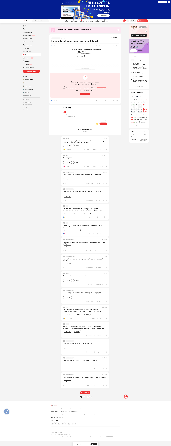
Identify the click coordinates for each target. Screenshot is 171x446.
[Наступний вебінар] (146, 31)
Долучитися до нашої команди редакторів (89, 408)
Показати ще (86, 392)
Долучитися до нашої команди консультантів (110, 408)
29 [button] (143, 111)
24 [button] (131, 111)
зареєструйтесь (70, 88)
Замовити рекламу (163, 2)
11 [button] (134, 107)
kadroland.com (110, 436)
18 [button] (134, 109)
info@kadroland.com (58, 417)
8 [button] (143, 104)
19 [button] (136, 109)
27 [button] (138, 111)
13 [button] (138, 107)
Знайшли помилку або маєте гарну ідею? (69, 411)
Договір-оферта (54, 430)
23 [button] (146, 109)
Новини (137, 60)
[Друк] (94, 45)
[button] (91, 397)
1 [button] (81, 396)
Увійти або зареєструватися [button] (109, 29)
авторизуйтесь (101, 87)
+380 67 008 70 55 (78, 414)
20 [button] (138, 109)
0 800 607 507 (64, 414)
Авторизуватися (85, 94)
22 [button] (143, 109)
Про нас (26, 109)
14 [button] (141, 107)
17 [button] (131, 109)
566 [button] (88, 396)
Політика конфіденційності (56, 432)
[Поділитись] (103, 183)
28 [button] (141, 111)
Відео (132, 60)
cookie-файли (86, 444)
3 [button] (131, 104)
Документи (142, 60)
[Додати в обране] (106, 183)
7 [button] (141, 104)
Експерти (58, 408)
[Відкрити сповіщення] (127, 20)
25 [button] (134, 111)
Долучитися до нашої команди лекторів (70, 408)
